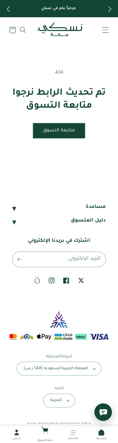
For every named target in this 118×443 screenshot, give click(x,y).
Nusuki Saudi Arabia (40, 423)
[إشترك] (19, 259)
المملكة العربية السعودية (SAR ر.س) (56, 368)
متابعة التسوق (59, 130)
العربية (56, 400)
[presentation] (7, 9)
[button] (105, 30)
